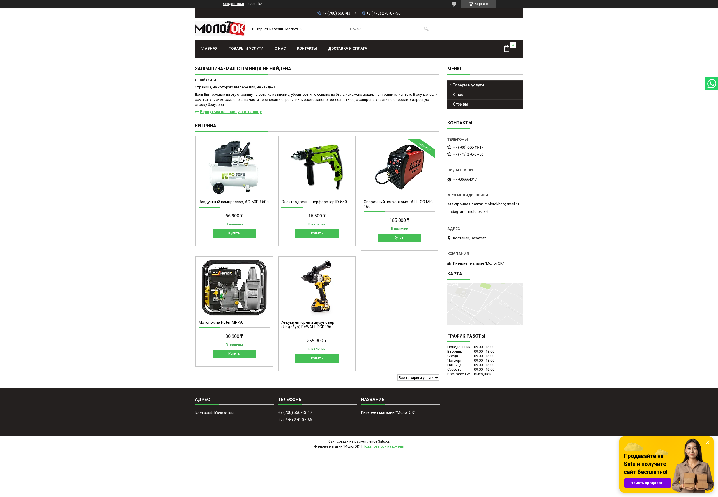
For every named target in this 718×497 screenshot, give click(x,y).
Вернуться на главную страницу (231, 112)
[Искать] (426, 29)
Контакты (307, 48)
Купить (234, 233)
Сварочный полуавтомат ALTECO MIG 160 (398, 204)
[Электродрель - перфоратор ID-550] (317, 167)
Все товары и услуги (416, 377)
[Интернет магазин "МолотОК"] (220, 29)
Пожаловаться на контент (383, 446)
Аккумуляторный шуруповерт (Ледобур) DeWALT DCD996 (308, 324)
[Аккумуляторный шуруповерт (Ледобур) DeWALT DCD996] (317, 287)
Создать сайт (233, 4)
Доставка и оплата (347, 48)
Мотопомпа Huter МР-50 (221, 322)
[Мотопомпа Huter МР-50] (234, 287)
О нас (280, 48)
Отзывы (460, 104)
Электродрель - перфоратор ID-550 (314, 202)
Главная (209, 48)
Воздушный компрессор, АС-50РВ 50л (234, 202)
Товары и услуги (246, 48)
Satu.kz (384, 441)
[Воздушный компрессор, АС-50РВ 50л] (234, 167)
